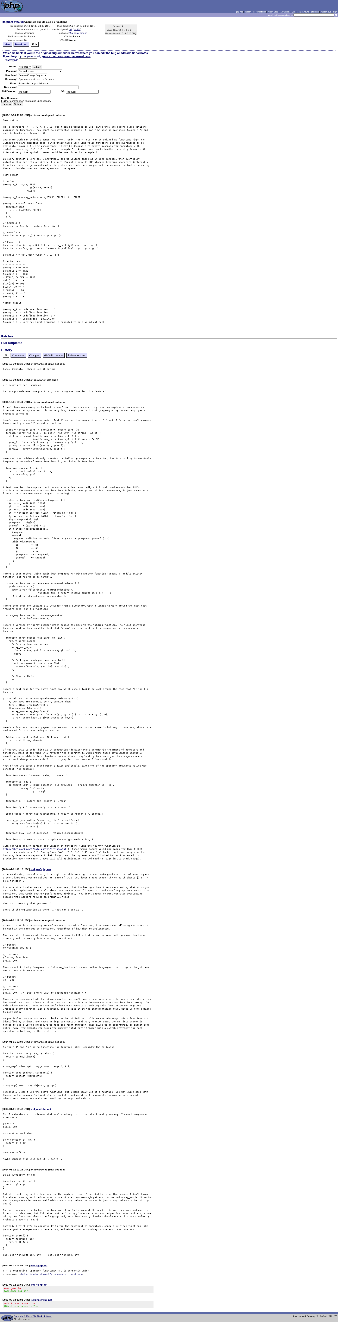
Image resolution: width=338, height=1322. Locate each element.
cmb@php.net (38, 1265)
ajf (70, 29)
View (7, 44)
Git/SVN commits (53, 355)
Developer (21, 44)
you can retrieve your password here (66, 56)
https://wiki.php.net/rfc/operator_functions (51, 1274)
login (335, 12)
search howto (303, 12)
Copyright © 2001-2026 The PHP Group (33, 1316)
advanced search (287, 12)
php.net (239, 12)
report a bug (273, 12)
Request (7, 22)
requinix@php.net (41, 1299)
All (6, 355)
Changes (34, 355)
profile (77, 29)
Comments (18, 355)
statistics (315, 12)
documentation (259, 12)
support (248, 12)
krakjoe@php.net (40, 869)
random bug (326, 12)
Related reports (76, 355)
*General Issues (78, 33)
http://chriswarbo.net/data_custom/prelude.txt (34, 849)
